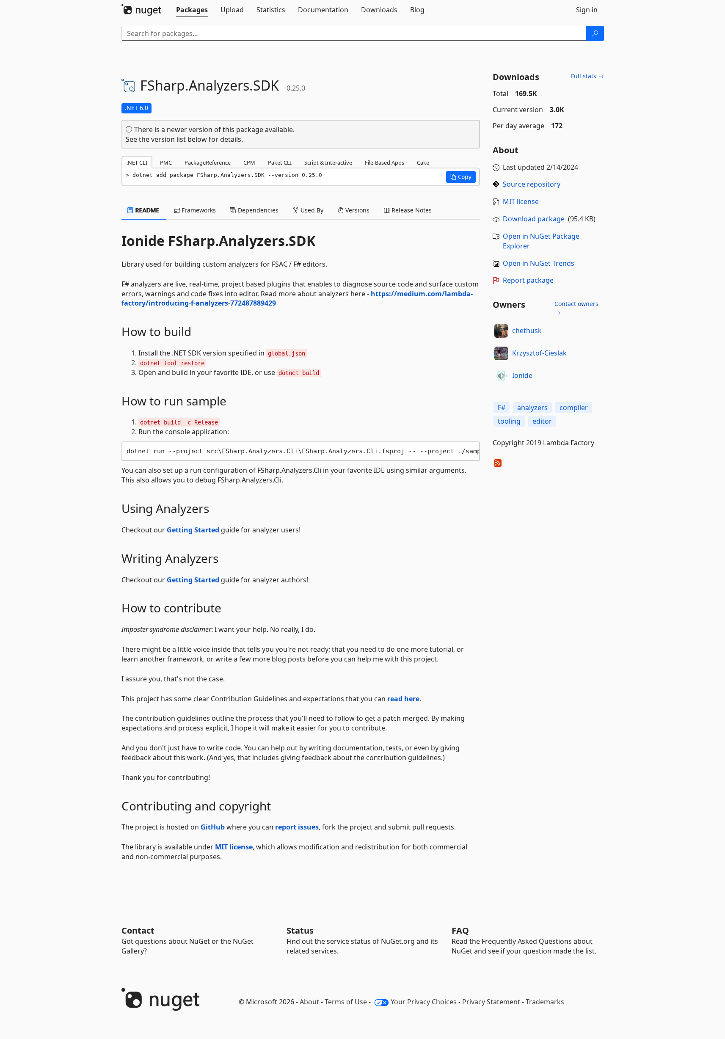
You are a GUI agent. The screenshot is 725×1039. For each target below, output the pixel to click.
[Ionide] (501, 375)
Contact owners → (576, 308)
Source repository (531, 184)
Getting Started (193, 530)
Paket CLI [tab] (280, 162)
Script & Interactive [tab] (328, 162)
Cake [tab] (423, 162)
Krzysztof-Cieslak (539, 353)
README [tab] (147, 210)
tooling (509, 421)
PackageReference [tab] (208, 162)
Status (300, 930)
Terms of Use (346, 1001)
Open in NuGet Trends (538, 263)
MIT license (234, 847)
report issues (297, 827)
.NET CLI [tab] (137, 162)
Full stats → (587, 76)
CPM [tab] (249, 162)
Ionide (522, 375)
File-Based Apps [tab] (384, 162)
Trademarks (545, 1001)
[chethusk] (501, 331)
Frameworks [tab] (198, 210)
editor (542, 421)
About (309, 1001)
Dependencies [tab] (257, 210)
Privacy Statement (491, 1001)
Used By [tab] (311, 210)
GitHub (213, 827)
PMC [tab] (166, 162)
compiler (574, 407)
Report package (528, 280)
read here (403, 698)
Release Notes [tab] (411, 210)
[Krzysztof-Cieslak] (501, 353)
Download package (534, 218)
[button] (461, 177)
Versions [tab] (356, 210)
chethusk (527, 330)
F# (501, 407)
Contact (137, 930)
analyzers (532, 407)
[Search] (595, 33)
